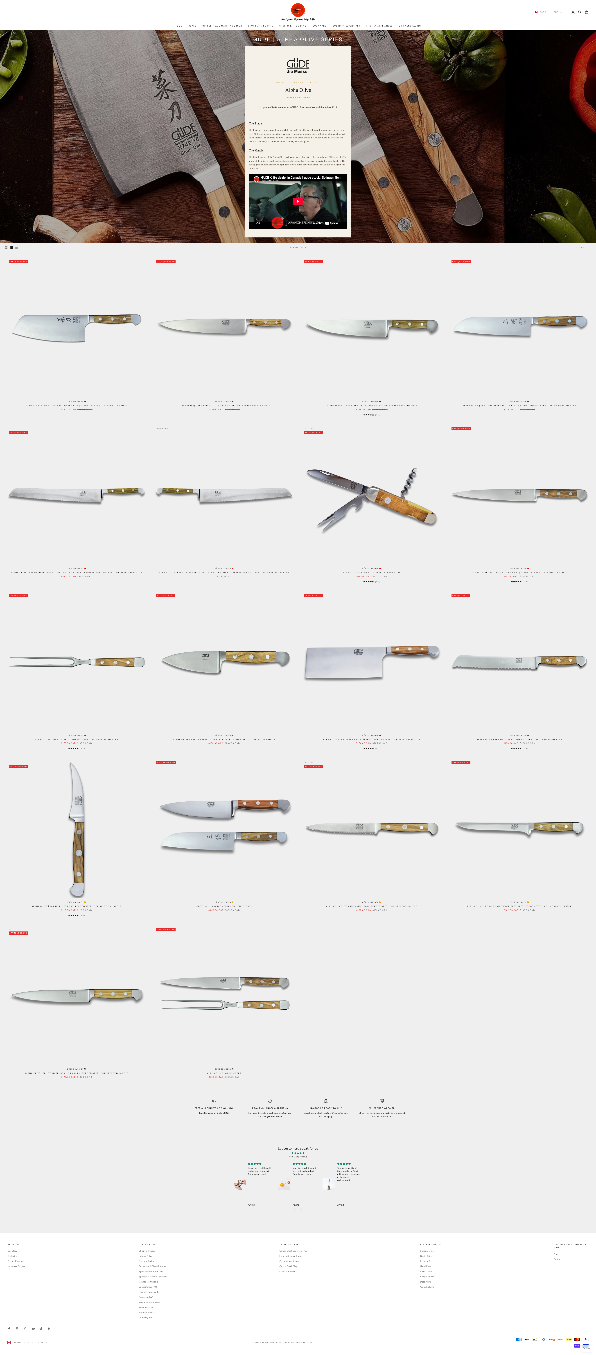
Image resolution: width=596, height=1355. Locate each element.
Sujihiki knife (426, 1271)
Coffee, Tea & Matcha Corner (222, 26)
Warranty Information (149, 1302)
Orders (557, 1254)
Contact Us (12, 1256)
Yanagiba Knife (427, 1286)
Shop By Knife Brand (292, 26)
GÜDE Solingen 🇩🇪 (76, 402)
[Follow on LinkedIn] (49, 1328)
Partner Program (15, 1261)
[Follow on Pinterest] (25, 1328)
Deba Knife (425, 1281)
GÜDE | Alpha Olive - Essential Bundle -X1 (224, 906)
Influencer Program (16, 1266)
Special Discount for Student (153, 1276)
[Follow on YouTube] (33, 1328)
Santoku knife (426, 1250)
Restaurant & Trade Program (153, 1266)
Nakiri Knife (425, 1266)
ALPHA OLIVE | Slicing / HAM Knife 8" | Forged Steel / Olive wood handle (519, 572)
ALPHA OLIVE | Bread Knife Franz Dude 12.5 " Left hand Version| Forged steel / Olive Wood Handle (224, 572)
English (558, 12)
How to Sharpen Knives (291, 1256)
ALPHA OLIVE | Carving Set (224, 1073)
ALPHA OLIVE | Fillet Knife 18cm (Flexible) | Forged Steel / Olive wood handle (77, 1073)
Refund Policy (145, 1256)
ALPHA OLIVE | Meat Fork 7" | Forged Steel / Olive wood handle (76, 739)
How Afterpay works (149, 1292)
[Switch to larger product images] (6, 247)
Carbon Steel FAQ (288, 1266)
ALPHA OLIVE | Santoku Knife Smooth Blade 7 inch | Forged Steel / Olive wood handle (519, 405)
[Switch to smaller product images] (11, 247)
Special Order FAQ (148, 1286)
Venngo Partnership (148, 1281)
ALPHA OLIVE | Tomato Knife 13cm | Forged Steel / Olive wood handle (372, 906)
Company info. (146, 1317)
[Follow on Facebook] (9, 1328)
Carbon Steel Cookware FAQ (293, 1250)
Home (178, 26)
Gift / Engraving (410, 26)
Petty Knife (425, 1261)
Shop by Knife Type (260, 26)
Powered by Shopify (300, 1342)
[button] (295, 1210)
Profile (557, 1259)
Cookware (319, 26)
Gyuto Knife (426, 1256)
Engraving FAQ (146, 1297)
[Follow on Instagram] (17, 1328)
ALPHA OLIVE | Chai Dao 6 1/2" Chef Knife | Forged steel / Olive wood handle (76, 405)
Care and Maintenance (290, 1261)
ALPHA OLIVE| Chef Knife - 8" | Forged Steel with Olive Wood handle (371, 405)
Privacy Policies (146, 1307)
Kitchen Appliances (379, 26)
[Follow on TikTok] (41, 1328)
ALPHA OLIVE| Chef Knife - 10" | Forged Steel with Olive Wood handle (224, 405)
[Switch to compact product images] (16, 247)
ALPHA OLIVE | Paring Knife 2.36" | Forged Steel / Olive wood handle (77, 906)
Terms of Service (147, 1312)
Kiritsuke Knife (427, 1276)
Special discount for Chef (151, 1271)
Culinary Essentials (346, 26)
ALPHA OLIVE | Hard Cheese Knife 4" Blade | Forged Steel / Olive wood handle (224, 739)
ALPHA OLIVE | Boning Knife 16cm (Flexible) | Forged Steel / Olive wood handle (519, 906)
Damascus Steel (287, 1271)
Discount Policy (146, 1261)
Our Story (12, 1250)
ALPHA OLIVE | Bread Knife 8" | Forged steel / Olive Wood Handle (519, 739)
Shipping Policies (147, 1250)
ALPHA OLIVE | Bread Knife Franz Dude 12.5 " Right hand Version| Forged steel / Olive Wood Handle (76, 572)
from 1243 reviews (298, 1156)
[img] (298, 1153)
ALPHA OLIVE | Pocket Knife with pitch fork (372, 572)
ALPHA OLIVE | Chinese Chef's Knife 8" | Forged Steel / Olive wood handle (372, 739)
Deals (192, 26)
